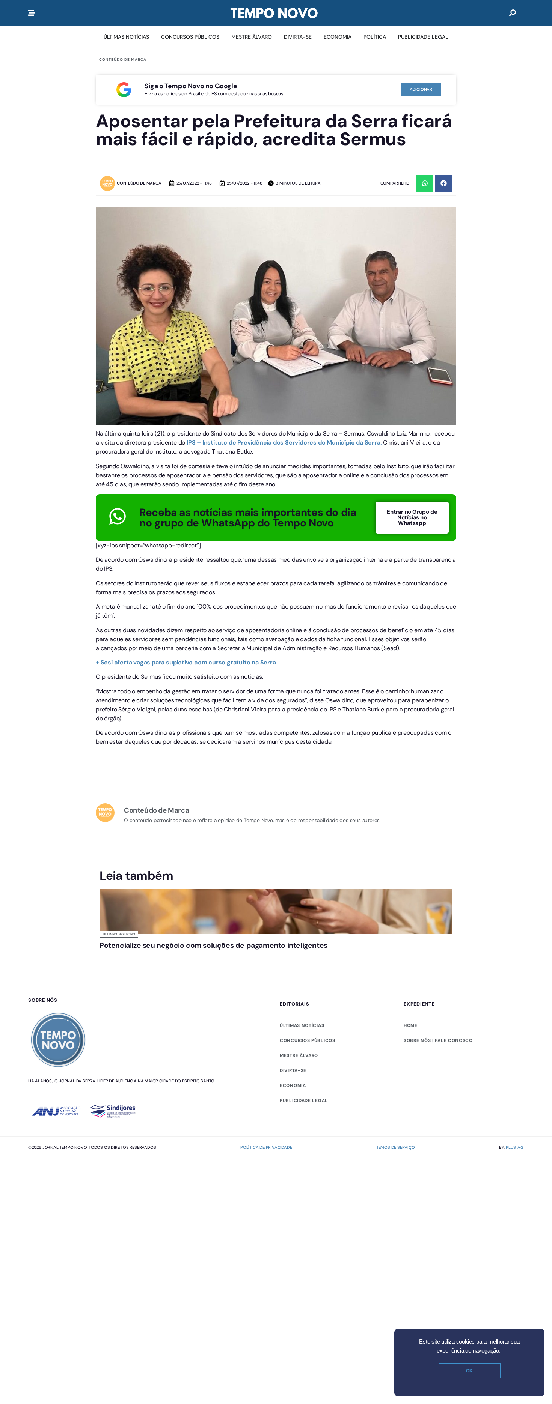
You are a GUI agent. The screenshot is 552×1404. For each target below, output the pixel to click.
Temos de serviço (395, 1147)
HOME (411, 1025)
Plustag (515, 1147)
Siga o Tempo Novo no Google (191, 86)
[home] (274, 13)
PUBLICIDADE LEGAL (304, 1100)
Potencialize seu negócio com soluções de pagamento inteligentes (213, 945)
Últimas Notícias (119, 934)
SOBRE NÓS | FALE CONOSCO (438, 1040)
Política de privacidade (266, 1147)
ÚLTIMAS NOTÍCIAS (302, 1025)
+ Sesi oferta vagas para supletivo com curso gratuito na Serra (186, 662)
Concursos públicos (307, 1040)
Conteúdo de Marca (122, 59)
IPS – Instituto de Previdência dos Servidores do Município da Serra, (284, 442)
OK (469, 1371)
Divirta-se (293, 1070)
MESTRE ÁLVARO (299, 1055)
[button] (424, 183)
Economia (293, 1085)
